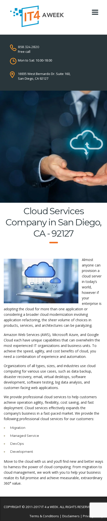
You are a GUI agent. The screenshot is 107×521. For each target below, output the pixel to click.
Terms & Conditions (44, 516)
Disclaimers (71, 516)
